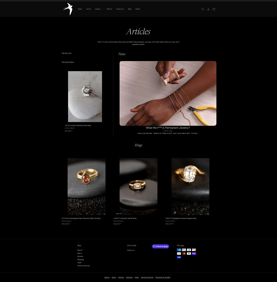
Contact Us (120, 9)
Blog (129, 9)
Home (80, 9)
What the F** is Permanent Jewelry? (168, 127)
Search (79, 250)
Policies (80, 256)
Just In (88, 9)
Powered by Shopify (162, 277)
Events (137, 9)
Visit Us (109, 9)
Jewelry (98, 9)
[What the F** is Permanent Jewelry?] (168, 93)
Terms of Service (83, 266)
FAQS (79, 262)
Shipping (80, 259)
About (79, 253)
